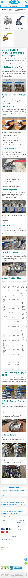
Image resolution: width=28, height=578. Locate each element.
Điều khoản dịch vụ (20, 522)
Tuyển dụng (4, 524)
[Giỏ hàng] (26, 2)
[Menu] (2, 2)
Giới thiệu (4, 520)
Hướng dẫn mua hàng (20, 524)
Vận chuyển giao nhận (20, 528)
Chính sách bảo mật (20, 520)
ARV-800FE (7, 28)
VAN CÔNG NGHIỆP (8, 9)
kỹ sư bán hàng (9, 459)
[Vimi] (12, 2)
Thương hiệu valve (18, 9)
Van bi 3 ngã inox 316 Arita (20, 28)
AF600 (7, 44)
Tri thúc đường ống (6, 526)
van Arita (10, 60)
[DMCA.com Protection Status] (5, 567)
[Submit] (26, 6)
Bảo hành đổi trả (19, 529)
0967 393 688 (9, 539)
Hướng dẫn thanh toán (20, 526)
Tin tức (3, 522)
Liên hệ (4, 549)
